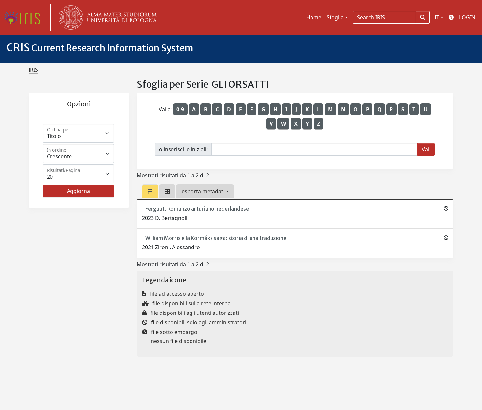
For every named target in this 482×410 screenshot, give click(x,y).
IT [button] (437, 17)
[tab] (150, 191)
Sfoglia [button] (335, 17)
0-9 (180, 109)
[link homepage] (24, 17)
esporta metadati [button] (203, 191)
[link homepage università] (106, 17)
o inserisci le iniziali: (183, 149)
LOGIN (467, 17)
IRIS (33, 69)
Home (313, 17)
